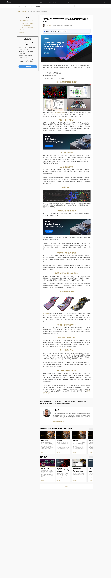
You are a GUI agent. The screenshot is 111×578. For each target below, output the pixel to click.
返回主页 (66, 486)
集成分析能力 (23, 30)
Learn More (49, 146)
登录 (104, 2)
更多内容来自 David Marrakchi (58, 421)
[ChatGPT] (56, 31)
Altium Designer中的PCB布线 (46, 401)
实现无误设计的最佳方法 (27, 27)
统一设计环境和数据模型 (58, 112)
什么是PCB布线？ (58, 401)
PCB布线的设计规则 (82, 401)
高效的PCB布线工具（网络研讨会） (47, 403)
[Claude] (61, 31)
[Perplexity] (58, 31)
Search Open (68, 2)
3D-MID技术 (46, 313)
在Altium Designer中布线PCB (63, 403)
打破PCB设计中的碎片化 (27, 23)
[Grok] (66, 31)
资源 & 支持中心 (52, 2)
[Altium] (8, 2)
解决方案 (42, 2)
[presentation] (92, 429)
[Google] (63, 31)
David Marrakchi (49, 25)
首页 (19, 6)
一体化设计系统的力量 (27, 25)
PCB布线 (24, 11)
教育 (62, 2)
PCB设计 (25, 6)
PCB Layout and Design (70, 401)
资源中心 (38, 6)
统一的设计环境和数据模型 (26, 20)
